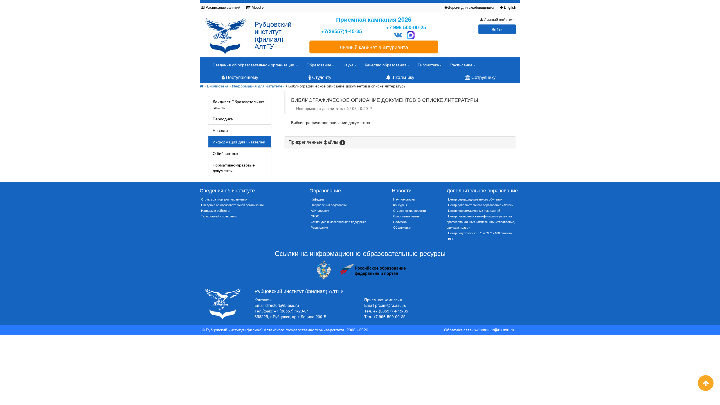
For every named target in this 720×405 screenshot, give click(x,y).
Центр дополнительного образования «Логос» (481, 204)
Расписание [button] (461, 65)
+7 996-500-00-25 (389, 316)
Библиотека (217, 86)
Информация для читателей (258, 86)
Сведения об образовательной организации (232, 204)
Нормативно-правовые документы (234, 167)
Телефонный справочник (219, 216)
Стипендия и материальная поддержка (338, 221)
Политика (400, 221)
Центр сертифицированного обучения (475, 199)
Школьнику (402, 77)
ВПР (451, 238)
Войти (497, 29)
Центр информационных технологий (474, 210)
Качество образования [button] (385, 65)
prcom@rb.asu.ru (390, 305)
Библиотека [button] (428, 65)
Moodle (257, 7)
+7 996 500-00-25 (406, 27)
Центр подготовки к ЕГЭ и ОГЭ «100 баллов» (480, 233)
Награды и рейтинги (215, 210)
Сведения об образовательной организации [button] (254, 65)
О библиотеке (225, 153)
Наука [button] (348, 65)
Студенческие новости (409, 210)
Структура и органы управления (224, 199)
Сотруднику (483, 77)
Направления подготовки (328, 204)
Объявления (402, 227)
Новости (220, 130)
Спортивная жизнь (406, 216)
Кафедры (317, 199)
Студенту (321, 77)
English (509, 7)
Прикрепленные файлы (316, 142)
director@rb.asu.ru (282, 305)
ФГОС (315, 216)
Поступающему (241, 77)
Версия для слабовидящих (471, 7)
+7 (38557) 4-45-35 (390, 311)
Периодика (223, 119)
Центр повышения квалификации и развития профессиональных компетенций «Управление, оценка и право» (481, 222)
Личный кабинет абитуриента (373, 47)
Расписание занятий (222, 7)
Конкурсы (400, 204)
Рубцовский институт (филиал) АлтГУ (273, 35)
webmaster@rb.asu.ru (494, 329)
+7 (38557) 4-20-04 (291, 311)
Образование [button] (319, 65)
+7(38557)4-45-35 (341, 31)
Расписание (319, 227)
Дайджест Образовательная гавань (238, 104)
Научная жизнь (404, 199)
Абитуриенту (320, 210)
